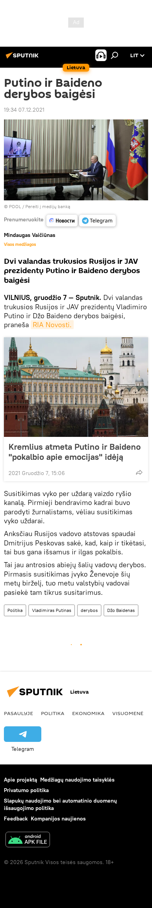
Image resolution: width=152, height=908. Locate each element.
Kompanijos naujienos (58, 818)
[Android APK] (27, 840)
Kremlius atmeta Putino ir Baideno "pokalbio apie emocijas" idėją (75, 452)
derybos (89, 610)
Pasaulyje (18, 713)
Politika (15, 610)
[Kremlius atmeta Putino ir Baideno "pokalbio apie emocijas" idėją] (76, 387)
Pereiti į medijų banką (47, 206)
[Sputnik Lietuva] (23, 58)
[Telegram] (97, 220)
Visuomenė (127, 713)
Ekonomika (88, 713)
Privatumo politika (26, 790)
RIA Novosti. (52, 324)
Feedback (16, 818)
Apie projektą (20, 779)
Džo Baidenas (121, 610)
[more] (139, 472)
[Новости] (62, 220)
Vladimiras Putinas (51, 610)
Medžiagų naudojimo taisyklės (77, 779)
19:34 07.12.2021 (24, 109)
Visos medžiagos (20, 244)
